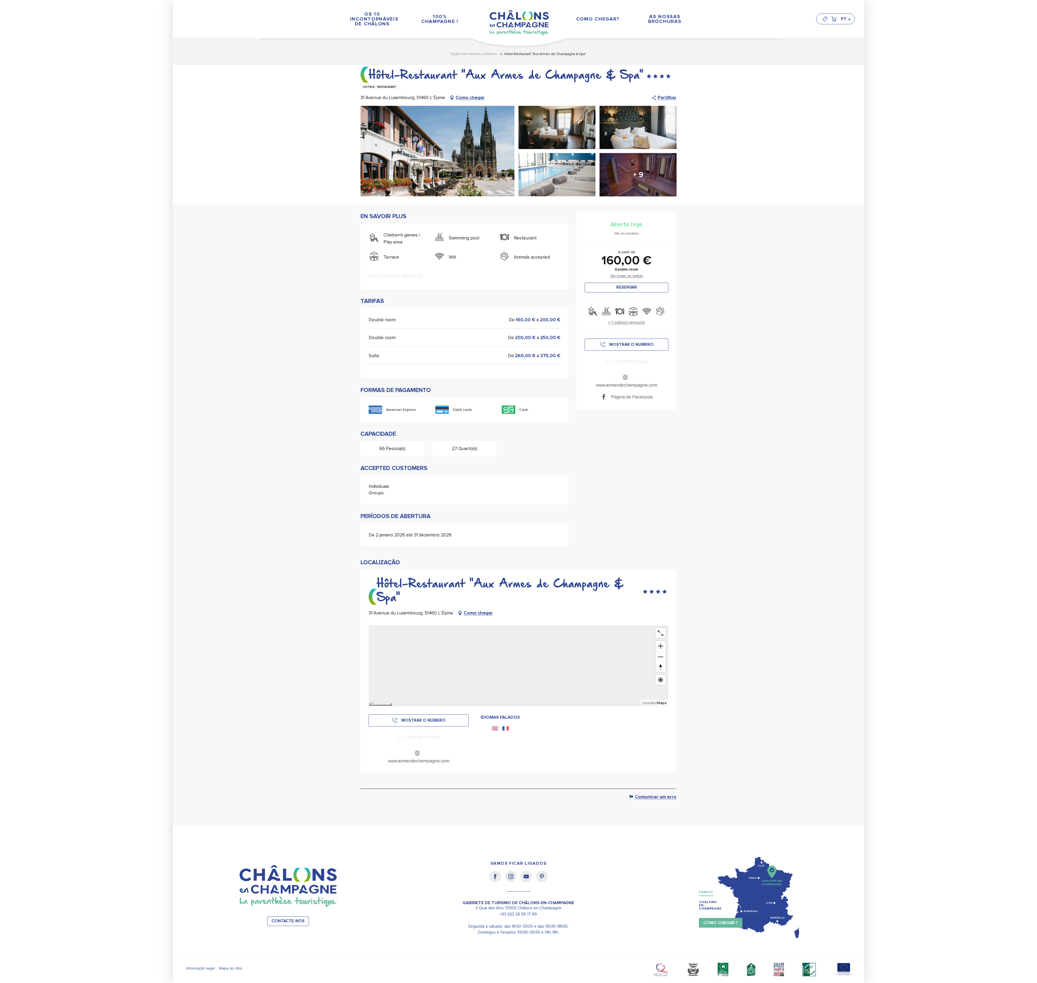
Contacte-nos (288, 921)
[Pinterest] (542, 880)
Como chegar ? (720, 922)
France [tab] (706, 892)
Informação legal (200, 968)
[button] (845, 19)
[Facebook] (497, 880)
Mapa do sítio (230, 968)
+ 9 (638, 174)
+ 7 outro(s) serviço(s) (626, 322)
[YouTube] (528, 880)
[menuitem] (372, 19)
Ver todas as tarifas (626, 275)
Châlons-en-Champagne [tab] (710, 905)
